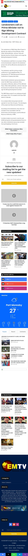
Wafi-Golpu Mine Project (14, 134)
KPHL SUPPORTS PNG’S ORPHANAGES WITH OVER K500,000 (7, 244)
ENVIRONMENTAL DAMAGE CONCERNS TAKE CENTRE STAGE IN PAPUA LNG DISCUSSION (21, 409)
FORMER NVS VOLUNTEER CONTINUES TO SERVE (17, 355)
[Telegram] (19, 554)
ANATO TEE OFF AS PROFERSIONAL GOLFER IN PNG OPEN (17, 348)
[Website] (14, 153)
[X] (8, 554)
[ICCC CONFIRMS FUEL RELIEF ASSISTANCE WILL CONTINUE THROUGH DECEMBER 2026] (21, 237)
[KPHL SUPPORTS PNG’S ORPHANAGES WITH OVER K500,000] (7, 237)
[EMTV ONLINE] (10, 6)
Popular (4, 331)
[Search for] (26, 6)
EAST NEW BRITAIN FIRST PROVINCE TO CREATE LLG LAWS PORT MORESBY (20, 263)
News (15, 21)
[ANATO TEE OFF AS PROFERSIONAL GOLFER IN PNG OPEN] (6, 349)
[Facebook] (10, 524)
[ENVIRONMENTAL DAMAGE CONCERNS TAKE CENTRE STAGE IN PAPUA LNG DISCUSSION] (21, 401)
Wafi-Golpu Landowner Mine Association (14, 129)
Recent (13, 331)
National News (11, 545)
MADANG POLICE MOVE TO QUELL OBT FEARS (13, 336)
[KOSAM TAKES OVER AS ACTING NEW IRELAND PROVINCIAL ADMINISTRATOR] (7, 401)
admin (5, 37)
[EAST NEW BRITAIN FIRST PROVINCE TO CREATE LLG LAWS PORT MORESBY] (21, 255)
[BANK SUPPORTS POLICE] (6, 342)
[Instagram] (17, 524)
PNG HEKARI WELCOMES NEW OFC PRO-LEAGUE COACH (18, 361)
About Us (5, 545)
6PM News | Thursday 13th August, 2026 (7, 447)
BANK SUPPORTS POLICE (17, 340)
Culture (10, 547)
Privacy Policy (20, 547)
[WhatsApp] (14, 554)
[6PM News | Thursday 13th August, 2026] (7, 442)
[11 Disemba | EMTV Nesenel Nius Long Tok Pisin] (14, 215)
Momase (10, 21)
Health (6, 547)
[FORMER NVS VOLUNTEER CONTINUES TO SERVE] (6, 356)
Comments (23, 331)
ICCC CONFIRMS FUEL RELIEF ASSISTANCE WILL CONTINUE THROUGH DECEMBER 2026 (20, 245)
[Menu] (2, 6)
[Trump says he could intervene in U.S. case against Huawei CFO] (14, 196)
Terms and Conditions (14, 550)
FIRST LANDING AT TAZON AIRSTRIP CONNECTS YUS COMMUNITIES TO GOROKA (6, 263)
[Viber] (25, 554)
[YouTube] (14, 524)
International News (20, 545)
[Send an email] (6, 37)
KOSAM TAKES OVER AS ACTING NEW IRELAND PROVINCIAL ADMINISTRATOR (6, 408)
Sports (14, 547)
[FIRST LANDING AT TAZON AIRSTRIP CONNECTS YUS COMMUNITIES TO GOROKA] (7, 255)
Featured (4, 21)
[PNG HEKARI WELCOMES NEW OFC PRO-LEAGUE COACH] (6, 363)
